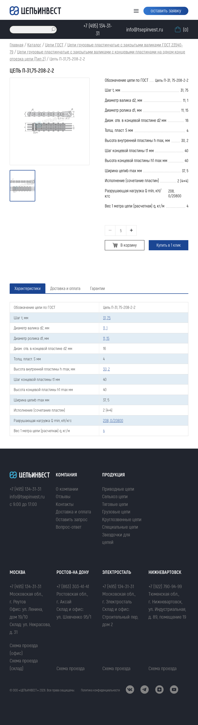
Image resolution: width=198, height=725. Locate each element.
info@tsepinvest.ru (27, 496)
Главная (16, 44)
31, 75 (107, 317)
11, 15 (106, 338)
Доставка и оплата (73, 511)
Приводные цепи (118, 489)
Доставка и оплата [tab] (65, 288)
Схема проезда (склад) (24, 664)
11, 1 (105, 327)
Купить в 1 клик (168, 245)
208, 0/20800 (113, 420)
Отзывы (63, 496)
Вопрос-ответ (68, 527)
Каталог (34, 44)
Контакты (65, 504)
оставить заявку (166, 10)
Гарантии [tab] (97, 288)
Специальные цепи (120, 527)
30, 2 (106, 368)
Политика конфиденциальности (100, 690)
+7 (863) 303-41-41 (73, 586)
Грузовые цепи (116, 511)
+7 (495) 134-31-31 (25, 489)
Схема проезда (71, 668)
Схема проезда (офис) (24, 649)
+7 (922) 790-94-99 (165, 586)
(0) (185, 29)
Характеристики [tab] (27, 288)
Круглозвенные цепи (121, 519)
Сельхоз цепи (115, 496)
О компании (67, 489)
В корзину (128, 245)
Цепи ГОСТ (54, 44)
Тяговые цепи (115, 504)
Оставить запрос (71, 519)
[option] (50, 121)
